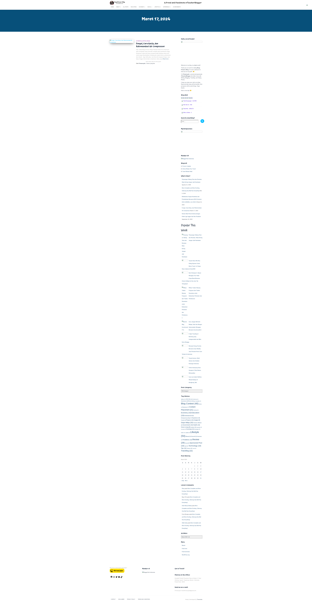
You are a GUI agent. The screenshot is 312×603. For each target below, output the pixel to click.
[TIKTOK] (122, 577)
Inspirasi (193, 427)
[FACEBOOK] (111, 577)
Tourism (189, 448)
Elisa (183, 488)
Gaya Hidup (187, 422)
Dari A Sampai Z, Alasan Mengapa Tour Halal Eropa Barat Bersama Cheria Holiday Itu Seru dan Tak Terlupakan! (191, 278)
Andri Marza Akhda (187, 505)
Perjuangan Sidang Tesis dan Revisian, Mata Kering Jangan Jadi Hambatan (195, 237)
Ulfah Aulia (184, 522)
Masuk (183, 545)
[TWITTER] (116, 577)
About (118, 6)
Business (185, 407)
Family (183, 420)
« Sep (182, 480)
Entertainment (189, 415)
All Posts (125, 6)
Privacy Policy (131, 599)
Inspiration (199, 427)
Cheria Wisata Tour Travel (189, 168)
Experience (166, 6)
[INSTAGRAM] (114, 577)
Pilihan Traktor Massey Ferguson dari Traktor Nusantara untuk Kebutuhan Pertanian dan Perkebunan (195, 293)
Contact (113, 599)
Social (149, 6)
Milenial (188, 436)
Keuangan (197, 429)
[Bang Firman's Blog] (117, 3)
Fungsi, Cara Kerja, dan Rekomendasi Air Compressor (150, 45)
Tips (183, 448)
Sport (186, 446)
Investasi (183, 429)
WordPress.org (186, 554)
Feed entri (184, 548)
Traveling (187, 451)
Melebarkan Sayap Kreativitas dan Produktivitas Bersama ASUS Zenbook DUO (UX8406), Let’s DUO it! (192, 199)
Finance (190, 420)
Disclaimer (121, 599)
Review (148, 41)
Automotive (139, 41)
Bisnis (190, 401)
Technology (195, 446)
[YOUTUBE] (119, 577)
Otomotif (194, 436)
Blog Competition (197, 401)
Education (133, 6)
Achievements (177, 6)
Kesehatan (190, 429)
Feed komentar (186, 551)
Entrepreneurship (186, 418)
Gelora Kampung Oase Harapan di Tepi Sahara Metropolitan (195, 370)
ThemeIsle (199, 599)
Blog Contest (189, 403)
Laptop (187, 432)
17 (200, 472)
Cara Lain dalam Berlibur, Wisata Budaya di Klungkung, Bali (195, 379)
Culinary (195, 410)
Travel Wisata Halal (187, 171)
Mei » (186, 480)
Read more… (166, 59)
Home (112, 6)
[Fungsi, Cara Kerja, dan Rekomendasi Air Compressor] (122, 41)
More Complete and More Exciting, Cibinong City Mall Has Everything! (191, 491)
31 (200, 478)
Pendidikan (187, 440)
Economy (141, 6)
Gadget (197, 420)
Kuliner (183, 432)
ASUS (188, 399)
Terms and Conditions (144, 599)
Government (188, 425)
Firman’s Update (186, 166)
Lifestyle (157, 6)
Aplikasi (183, 399)
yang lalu (150, 63)
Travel (194, 448)
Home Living (185, 427)
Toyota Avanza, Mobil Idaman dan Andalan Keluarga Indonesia (194, 361)
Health (196, 425)
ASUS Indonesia (194, 399)
